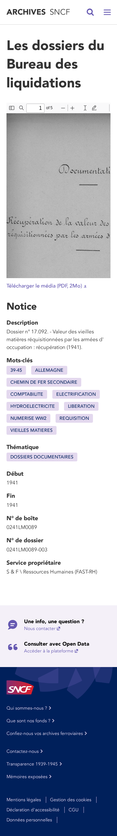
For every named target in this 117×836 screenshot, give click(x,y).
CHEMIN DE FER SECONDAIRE (43, 382)
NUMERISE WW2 (28, 418)
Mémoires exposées (26, 776)
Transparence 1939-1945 (32, 764)
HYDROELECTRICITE (32, 406)
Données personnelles (29, 820)
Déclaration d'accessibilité (32, 810)
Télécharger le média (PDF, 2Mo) (44, 286)
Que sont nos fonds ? (28, 721)
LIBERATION (81, 406)
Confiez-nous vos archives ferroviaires (44, 733)
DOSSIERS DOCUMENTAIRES (41, 457)
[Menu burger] (107, 12)
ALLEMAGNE (49, 370)
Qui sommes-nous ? (26, 708)
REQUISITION (74, 418)
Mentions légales (23, 800)
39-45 (16, 370)
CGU (74, 810)
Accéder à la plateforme (48, 651)
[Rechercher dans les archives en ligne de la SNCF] (90, 12)
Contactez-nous (22, 751)
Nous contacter (40, 628)
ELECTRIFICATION (76, 394)
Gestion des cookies (70, 800)
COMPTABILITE (26, 394)
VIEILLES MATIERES (31, 430)
